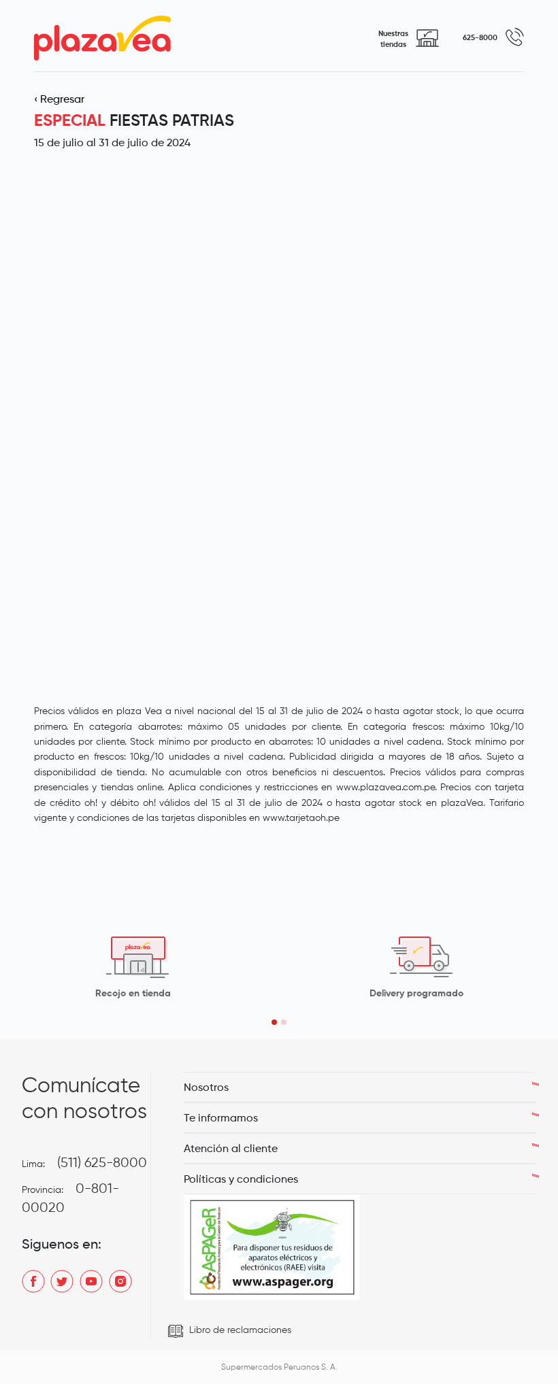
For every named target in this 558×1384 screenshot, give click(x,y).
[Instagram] (120, 1281)
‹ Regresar (59, 98)
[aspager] (272, 1246)
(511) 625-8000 (102, 1162)
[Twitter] (61, 1281)
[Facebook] (33, 1281)
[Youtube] (91, 1281)
